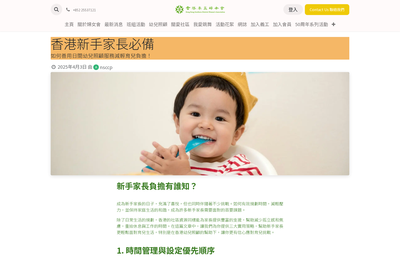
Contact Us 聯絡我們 (327, 9)
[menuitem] (69, 24)
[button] (56, 9)
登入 (293, 9)
